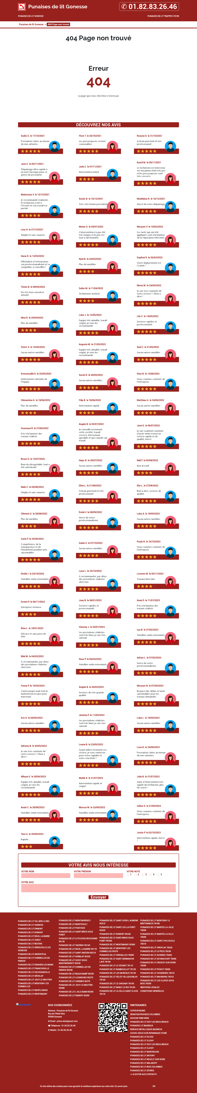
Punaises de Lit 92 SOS (141, 1037)
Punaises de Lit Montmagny (32, 994)
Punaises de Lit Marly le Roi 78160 (117, 987)
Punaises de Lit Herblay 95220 (74, 956)
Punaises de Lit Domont (30, 932)
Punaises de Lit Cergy (29, 940)
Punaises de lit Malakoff (143, 1063)
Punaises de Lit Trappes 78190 (163, 16)
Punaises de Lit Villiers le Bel (34, 921)
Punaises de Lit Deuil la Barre (34, 936)
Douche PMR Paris (139, 1018)
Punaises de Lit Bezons (30, 944)
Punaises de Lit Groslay (30, 976)
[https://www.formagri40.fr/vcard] (112, 1017)
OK (154, 1086)
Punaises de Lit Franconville (33, 968)
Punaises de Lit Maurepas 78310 (157, 977)
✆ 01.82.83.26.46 (149, 6)
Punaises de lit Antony (142, 1055)
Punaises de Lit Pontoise (72, 928)
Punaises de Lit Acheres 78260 (156, 955)
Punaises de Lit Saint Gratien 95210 (77, 953)
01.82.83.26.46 (68, 1025)
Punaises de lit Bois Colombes (146, 1067)
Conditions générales (152, 991)
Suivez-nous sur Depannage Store (148, 1033)
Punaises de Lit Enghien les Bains (35, 965)
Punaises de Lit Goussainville (34, 972)
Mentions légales (150, 987)
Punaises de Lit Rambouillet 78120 (118, 969)
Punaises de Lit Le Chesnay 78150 (117, 983)
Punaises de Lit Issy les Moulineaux (149, 1022)
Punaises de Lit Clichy (142, 1040)
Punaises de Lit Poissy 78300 (155, 969)
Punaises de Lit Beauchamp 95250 (76, 974)
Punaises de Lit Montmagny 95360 (117, 944)
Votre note (133, 871)
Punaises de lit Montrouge (144, 1052)
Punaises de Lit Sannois (30, 925)
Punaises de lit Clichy (142, 1048)
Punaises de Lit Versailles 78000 (117, 955)
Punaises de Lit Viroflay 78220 (156, 947)
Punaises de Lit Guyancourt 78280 (158, 959)
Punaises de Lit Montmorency (75, 920)
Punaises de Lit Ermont (30, 929)
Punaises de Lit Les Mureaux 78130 (118, 973)
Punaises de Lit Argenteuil (32, 954)
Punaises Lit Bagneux (141, 1025)
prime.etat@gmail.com (67, 1021)
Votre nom (27, 871)
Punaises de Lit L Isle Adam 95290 (76, 992)
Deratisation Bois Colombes (145, 1014)
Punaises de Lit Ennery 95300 (74, 995)
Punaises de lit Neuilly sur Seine (147, 1059)
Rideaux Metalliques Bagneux (146, 1029)
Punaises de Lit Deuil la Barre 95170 (78, 949)
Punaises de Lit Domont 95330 (115, 934)
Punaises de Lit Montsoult (73, 924)
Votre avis (27, 882)
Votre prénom (82, 871)
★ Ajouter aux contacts (143, 1074)
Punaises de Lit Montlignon (33, 990)
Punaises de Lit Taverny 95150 (74, 945)
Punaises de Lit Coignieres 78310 (157, 973)
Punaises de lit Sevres (142, 1070)
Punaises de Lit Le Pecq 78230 (155, 951)
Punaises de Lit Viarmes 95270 (74, 981)
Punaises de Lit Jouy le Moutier (35, 980)
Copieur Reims (137, 1010)
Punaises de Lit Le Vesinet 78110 (116, 965)
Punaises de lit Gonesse (31, 16)
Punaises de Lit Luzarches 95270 (76, 977)
